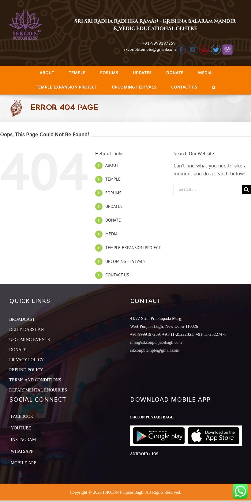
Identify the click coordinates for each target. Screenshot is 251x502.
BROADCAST (22, 319)
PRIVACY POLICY (26, 360)
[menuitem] (47, 73)
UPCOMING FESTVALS (125, 261)
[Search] (213, 87)
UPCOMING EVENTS (29, 339)
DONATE (113, 220)
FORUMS (113, 193)
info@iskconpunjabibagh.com (156, 342)
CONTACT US (117, 275)
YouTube (21, 428)
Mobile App (23, 463)
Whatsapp (22, 451)
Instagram (23, 439)
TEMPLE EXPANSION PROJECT (133, 247)
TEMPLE (113, 179)
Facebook (22, 416)
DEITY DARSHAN (26, 329)
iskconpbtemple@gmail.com (149, 49)
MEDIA (111, 234)
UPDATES (113, 206)
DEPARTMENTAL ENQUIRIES (38, 390)
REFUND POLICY (26, 370)
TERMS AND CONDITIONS (35, 380)
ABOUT (111, 165)
